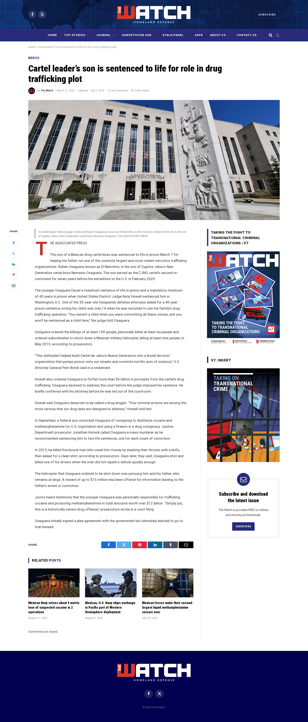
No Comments (119, 90)
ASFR (199, 35)
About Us (218, 35)
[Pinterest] (13, 275)
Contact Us (247, 35)
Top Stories (74, 35)
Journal (103, 35)
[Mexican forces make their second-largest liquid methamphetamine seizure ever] (167, 582)
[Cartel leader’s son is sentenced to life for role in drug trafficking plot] (154, 160)
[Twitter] (13, 253)
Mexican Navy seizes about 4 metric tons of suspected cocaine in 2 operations (53, 607)
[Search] (270, 35)
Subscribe (267, 14)
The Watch (47, 90)
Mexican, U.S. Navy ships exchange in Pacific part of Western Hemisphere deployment (110, 607)
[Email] (13, 285)
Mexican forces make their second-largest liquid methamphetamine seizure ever (167, 607)
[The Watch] (154, 14)
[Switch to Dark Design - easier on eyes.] (277, 35)
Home (52, 35)
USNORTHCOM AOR (137, 35)
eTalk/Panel (173, 35)
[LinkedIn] (13, 264)
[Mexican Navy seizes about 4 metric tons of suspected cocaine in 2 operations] (54, 582)
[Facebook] (13, 243)
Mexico (33, 58)
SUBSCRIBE (243, 526)
